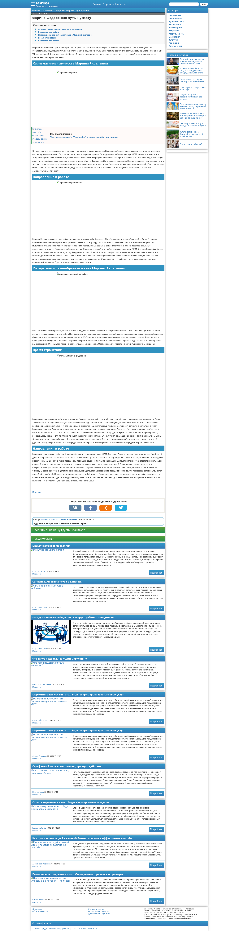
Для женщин (175, 18)
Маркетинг (36, 574)
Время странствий (47, 38)
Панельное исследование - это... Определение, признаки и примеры (77, 874)
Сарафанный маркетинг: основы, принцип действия (66, 766)
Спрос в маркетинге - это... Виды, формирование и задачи (70, 802)
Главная (97, 4)
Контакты (120, 4)
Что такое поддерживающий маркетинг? (59, 658)
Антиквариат (175, 27)
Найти (204, 4)
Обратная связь (40, 911)
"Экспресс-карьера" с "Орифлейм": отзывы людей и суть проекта (84, 137)
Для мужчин (175, 15)
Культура (173, 40)
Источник (36, 492)
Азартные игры (176, 33)
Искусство (174, 30)
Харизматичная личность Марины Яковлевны (60, 29)
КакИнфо (42, 3)
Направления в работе (48, 32)
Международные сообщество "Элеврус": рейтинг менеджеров (73, 617)
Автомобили (175, 46)
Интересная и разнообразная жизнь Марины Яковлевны (65, 35)
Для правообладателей (99, 913)
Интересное (175, 24)
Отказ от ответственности (84, 928)
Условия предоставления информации (51, 928)
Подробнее (156, 572)
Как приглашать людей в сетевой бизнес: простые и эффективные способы (82, 838)
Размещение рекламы (98, 911)
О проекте (108, 4)
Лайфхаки (174, 43)
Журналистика (176, 21)
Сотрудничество (96, 909)
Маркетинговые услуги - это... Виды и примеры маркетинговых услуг (78, 694)
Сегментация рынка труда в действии (57, 581)
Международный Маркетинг (51, 545)
